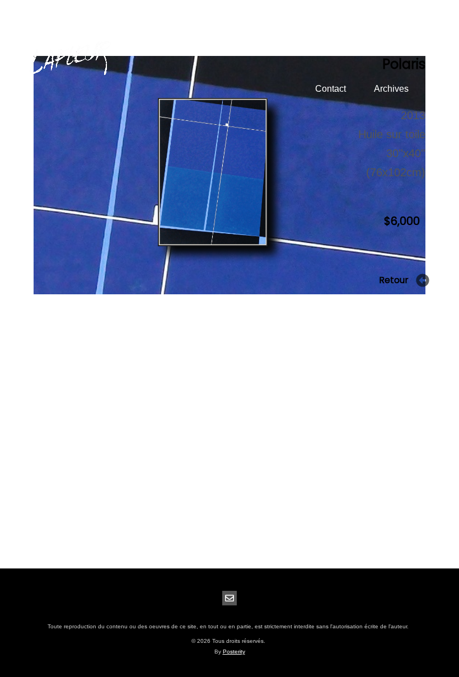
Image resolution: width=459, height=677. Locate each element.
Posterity (234, 651)
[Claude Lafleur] (70, 59)
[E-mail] (229, 598)
